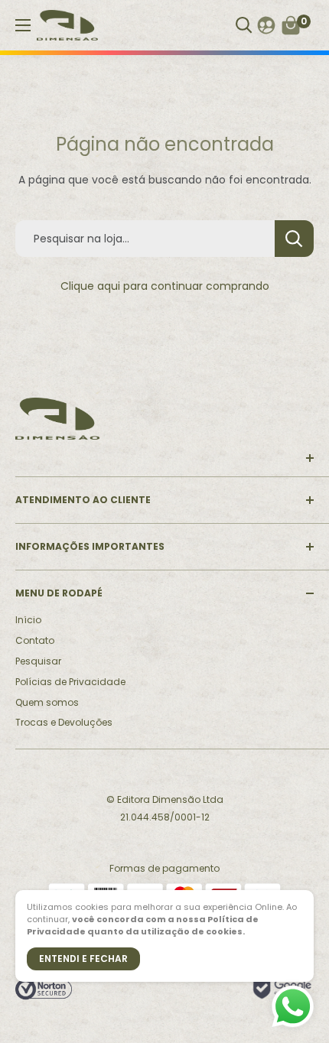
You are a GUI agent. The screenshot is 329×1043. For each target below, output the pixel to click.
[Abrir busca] (244, 25)
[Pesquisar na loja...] (294, 238)
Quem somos (47, 702)
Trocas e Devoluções (63, 722)
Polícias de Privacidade (70, 681)
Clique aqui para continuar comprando (164, 286)
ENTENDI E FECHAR (83, 958)
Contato (34, 640)
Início (28, 619)
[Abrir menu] (23, 25)
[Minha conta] (266, 25)
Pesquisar (38, 661)
